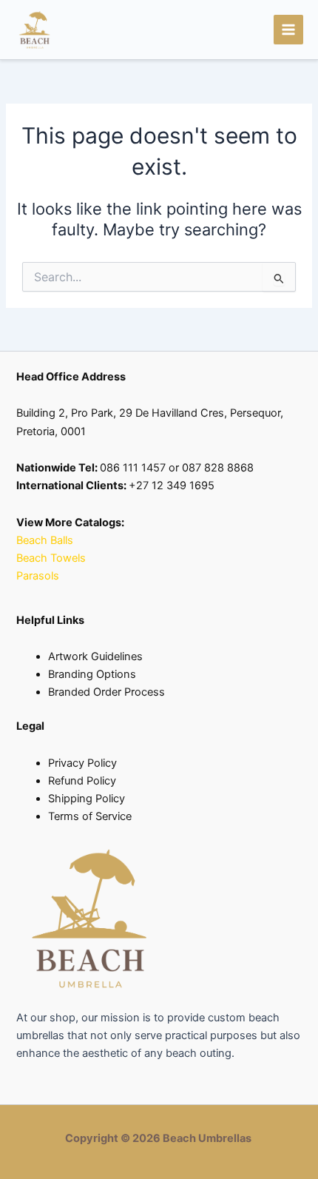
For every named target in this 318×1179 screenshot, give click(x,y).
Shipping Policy (86, 798)
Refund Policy (82, 780)
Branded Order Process (106, 692)
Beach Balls (44, 540)
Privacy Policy (82, 763)
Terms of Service (90, 816)
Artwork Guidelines (95, 656)
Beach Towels (52, 558)
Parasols (37, 575)
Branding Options (92, 674)
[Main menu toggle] (288, 29)
